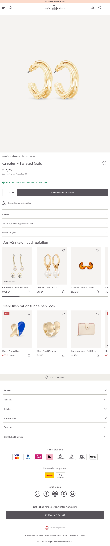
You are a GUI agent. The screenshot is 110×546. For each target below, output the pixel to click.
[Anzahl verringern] (5, 192)
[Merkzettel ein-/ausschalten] (28, 250)
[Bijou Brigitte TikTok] (37, 494)
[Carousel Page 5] (82, 296)
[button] (92, 7)
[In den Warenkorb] (28, 291)
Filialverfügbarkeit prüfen (19, 203)
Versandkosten (62, 535)
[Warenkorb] (106, 7)
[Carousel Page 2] (28, 296)
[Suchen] (10, 7)
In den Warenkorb (62, 192)
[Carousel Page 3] (46, 296)
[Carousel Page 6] (99, 296)
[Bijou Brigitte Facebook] (46, 494)
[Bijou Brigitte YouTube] (72, 494)
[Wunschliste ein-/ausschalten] (104, 163)
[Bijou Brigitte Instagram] (55, 494)
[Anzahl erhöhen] (13, 192)
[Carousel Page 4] (64, 296)
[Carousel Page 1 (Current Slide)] (10, 296)
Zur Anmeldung (55, 515)
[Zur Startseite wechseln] (55, 7)
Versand (19, 174)
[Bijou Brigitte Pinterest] (64, 494)
